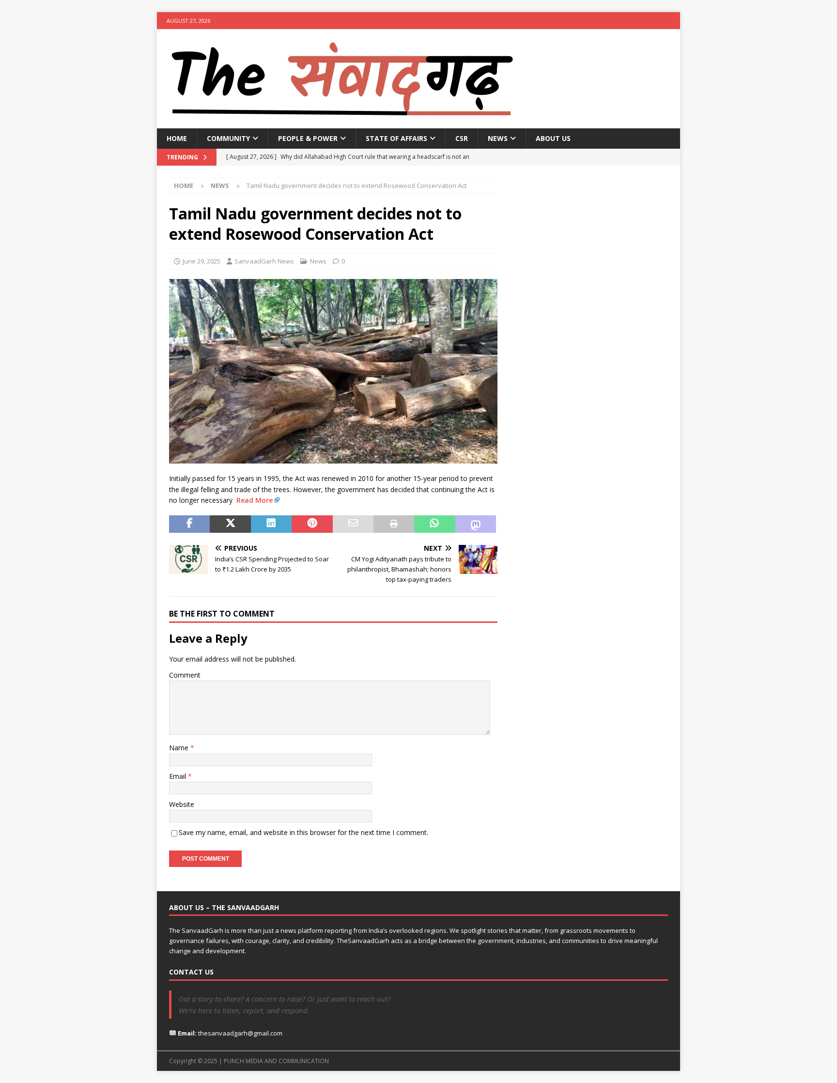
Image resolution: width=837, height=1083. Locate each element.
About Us (553, 138)
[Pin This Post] (312, 524)
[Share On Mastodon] (475, 524)
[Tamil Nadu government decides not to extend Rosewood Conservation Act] (333, 458)
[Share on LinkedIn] (271, 524)
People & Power (308, 138)
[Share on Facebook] (189, 524)
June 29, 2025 (201, 261)
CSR (461, 138)
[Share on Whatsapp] (434, 524)
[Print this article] (393, 524)
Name (179, 747)
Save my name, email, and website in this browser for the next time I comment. (303, 832)
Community (228, 138)
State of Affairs (396, 138)
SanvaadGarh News (264, 261)
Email (178, 776)
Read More (254, 500)
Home (177, 138)
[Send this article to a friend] (353, 524)
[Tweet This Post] (230, 524)
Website (181, 804)
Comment (185, 675)
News (498, 138)
